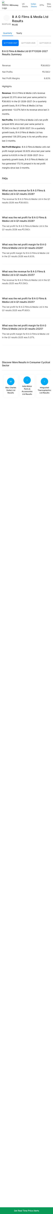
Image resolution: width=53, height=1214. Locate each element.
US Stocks (25, 5)
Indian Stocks (34, 5)
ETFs (42, 5)
